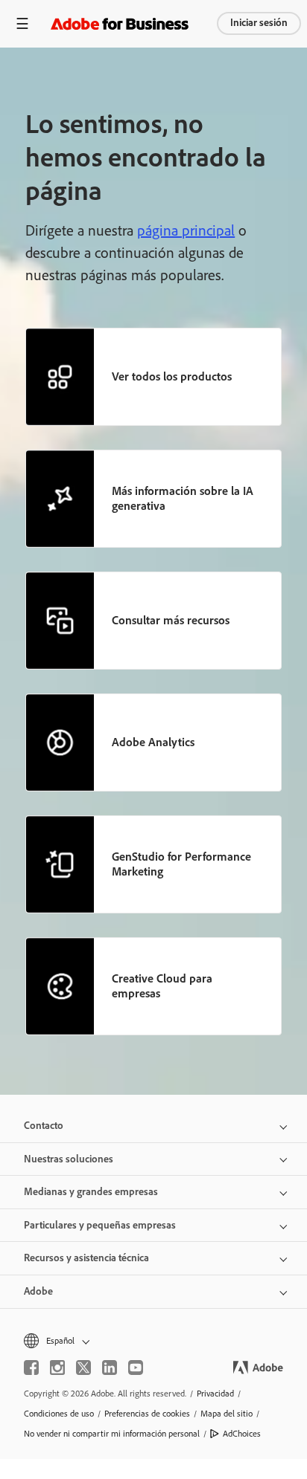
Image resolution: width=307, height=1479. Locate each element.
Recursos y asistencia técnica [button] (86, 1258)
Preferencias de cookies (147, 1413)
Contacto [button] (43, 1125)
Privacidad (215, 1393)
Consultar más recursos (171, 620)
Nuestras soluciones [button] (68, 1159)
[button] (153, 1341)
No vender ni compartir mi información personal (112, 1433)
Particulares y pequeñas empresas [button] (100, 1225)
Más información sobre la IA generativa (182, 498)
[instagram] (57, 1367)
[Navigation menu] (22, 23)
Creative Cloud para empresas (162, 985)
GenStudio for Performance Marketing (181, 863)
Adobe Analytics (153, 742)
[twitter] (83, 1367)
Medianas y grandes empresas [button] (91, 1191)
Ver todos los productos (172, 376)
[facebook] (31, 1367)
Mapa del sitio (226, 1413)
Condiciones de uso (59, 1413)
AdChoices (242, 1433)
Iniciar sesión (259, 22)
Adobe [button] (38, 1291)
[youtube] (135, 1367)
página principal (186, 230)
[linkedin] (109, 1367)
